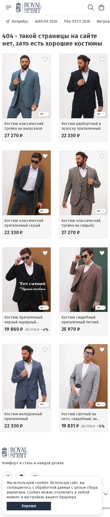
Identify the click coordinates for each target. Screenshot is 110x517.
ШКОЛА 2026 (46, 21)
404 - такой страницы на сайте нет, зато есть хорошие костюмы (52, 39)
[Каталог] (8, 7)
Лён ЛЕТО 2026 (77, 21)
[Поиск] (91, 7)
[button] (26, 86)
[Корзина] (101, 7)
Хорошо (29, 506)
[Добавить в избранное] (45, 59)
